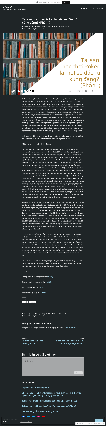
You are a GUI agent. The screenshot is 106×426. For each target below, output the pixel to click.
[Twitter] (33, 417)
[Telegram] (28, 417)
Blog (92, 8)
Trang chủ (84, 8)
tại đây (49, 282)
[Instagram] (38, 417)
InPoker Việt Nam (28, 26)
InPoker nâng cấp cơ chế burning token (40, 411)
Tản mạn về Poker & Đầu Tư (61, 26)
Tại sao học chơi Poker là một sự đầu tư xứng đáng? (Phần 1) (49, 406)
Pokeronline (38, 29)
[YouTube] (43, 417)
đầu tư (44, 29)
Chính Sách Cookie (26, 422)
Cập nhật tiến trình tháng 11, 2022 (37, 387)
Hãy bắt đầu (66, 2)
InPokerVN (8, 7)
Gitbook (100, 8)
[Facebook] (23, 417)
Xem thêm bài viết (70, 328)
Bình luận (78, 373)
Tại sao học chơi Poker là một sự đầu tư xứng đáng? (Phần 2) (49, 401)
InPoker (26, 29)
